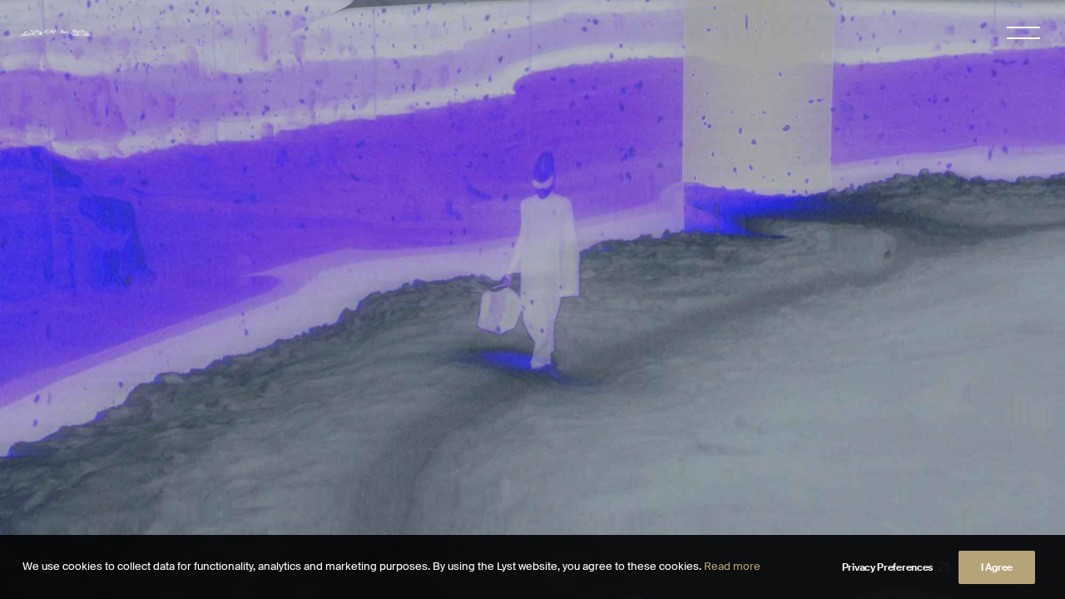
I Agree (997, 567)
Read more (732, 566)
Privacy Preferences (887, 567)
